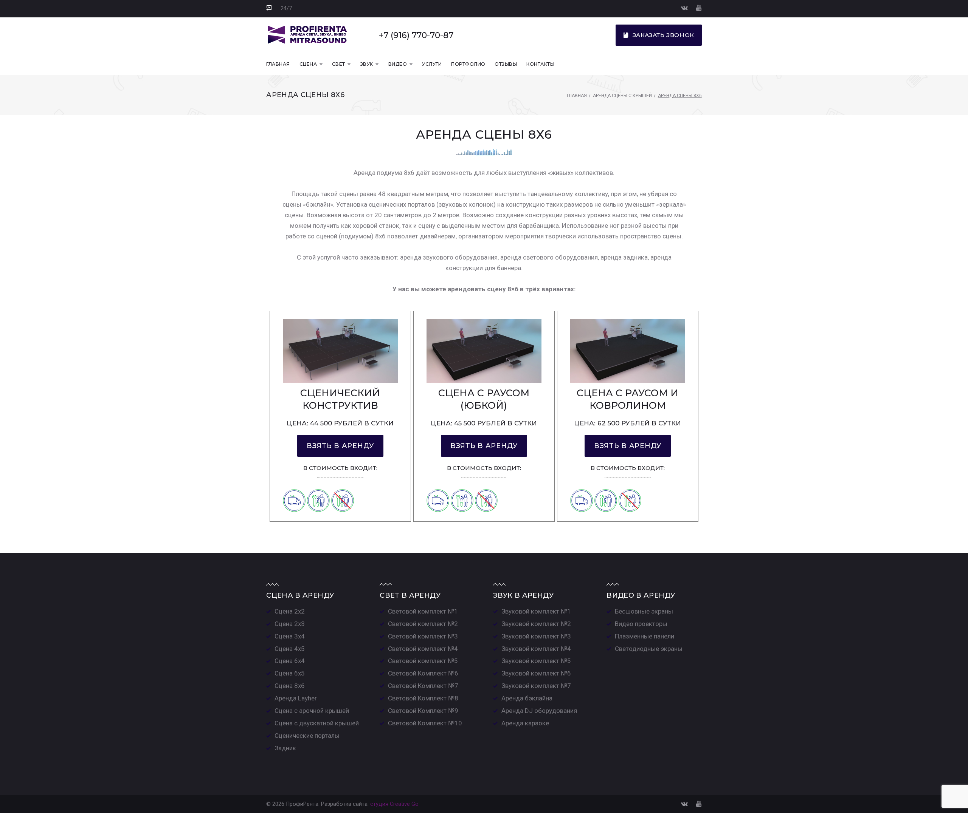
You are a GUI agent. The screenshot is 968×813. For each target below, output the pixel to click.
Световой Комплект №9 (423, 710)
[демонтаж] (342, 488)
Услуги (432, 64)
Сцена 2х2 (290, 611)
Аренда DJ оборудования (539, 710)
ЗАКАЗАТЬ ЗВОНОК (663, 35)
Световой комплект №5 (423, 661)
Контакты (540, 64)
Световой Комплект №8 (423, 698)
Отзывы (506, 64)
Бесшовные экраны (644, 611)
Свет (338, 64)
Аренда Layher (296, 698)
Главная (278, 64)
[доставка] (294, 488)
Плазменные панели (644, 636)
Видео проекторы (641, 624)
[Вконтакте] (684, 7)
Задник (285, 748)
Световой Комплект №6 (423, 673)
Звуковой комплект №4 (536, 648)
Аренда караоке (525, 723)
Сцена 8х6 (290, 685)
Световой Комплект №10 (425, 723)
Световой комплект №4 (423, 648)
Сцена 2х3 (290, 624)
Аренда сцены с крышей (622, 95)
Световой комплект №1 (423, 611)
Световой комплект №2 (423, 624)
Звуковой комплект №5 (536, 661)
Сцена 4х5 (290, 648)
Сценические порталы (307, 735)
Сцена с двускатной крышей (317, 723)
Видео (397, 64)
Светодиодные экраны (649, 648)
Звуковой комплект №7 (536, 685)
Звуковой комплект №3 (536, 636)
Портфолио (468, 64)
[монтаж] (318, 488)
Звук (366, 64)
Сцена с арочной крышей (312, 710)
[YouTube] (699, 7)
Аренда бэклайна (526, 698)
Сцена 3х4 (290, 636)
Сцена (308, 64)
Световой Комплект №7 (423, 685)
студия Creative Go (394, 804)
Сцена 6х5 (290, 673)
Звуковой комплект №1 (536, 611)
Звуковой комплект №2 (536, 624)
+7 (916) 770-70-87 (416, 35)
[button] (340, 446)
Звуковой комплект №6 (536, 673)
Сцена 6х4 (290, 661)
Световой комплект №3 (423, 636)
